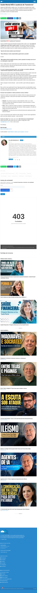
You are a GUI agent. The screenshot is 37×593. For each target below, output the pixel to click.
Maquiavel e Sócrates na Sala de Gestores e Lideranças (13, 358)
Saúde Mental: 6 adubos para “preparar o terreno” (18, 131)
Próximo (20, 513)
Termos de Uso (3, 552)
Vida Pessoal (21, 176)
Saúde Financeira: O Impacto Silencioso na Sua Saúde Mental (14, 324)
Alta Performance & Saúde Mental (7, 173)
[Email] (20, 18)
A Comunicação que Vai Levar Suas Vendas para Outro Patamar (15, 509)
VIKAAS (11, 142)
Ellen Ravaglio (14, 140)
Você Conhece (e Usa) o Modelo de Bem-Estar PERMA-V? (13, 297)
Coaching (29, 173)
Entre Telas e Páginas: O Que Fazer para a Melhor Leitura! (14, 388)
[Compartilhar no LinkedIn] (17, 18)
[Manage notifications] (2, 587)
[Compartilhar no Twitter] (15, 18)
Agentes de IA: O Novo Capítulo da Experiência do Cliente (14, 479)
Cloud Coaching (22, 173)
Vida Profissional (28, 176)
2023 (17, 173)
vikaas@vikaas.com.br (5, 121)
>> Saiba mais (3, 539)
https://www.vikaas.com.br (6, 129)
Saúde (9, 176)
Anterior (17, 513)
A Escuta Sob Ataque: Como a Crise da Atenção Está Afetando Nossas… (17, 418)
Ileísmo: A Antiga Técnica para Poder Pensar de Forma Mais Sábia (16, 448)
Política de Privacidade (5, 550)
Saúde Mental (15, 176)
